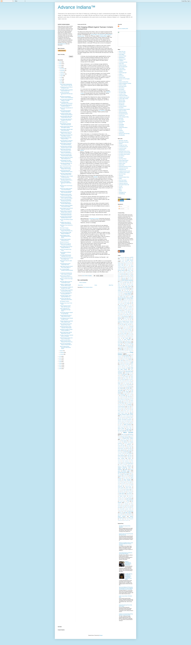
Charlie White (127, 294)
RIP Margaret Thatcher (64, 301)
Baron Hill (122, 271)
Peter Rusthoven (128, 454)
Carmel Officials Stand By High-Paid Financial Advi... (66, 130)
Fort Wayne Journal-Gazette (124, 152)
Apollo (127, 265)
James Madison (130, 379)
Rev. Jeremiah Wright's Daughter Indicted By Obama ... (66, 270)
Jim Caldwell (120, 385)
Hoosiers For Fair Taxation (124, 78)
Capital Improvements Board (123, 287)
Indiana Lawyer (122, 163)
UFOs (132, 507)
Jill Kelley (130, 384)
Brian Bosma (120, 282)
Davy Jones (125, 319)
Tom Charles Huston (121, 506)
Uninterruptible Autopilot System (126, 508)
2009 (60, 361)
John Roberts (125, 393)
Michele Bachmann (121, 429)
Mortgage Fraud (129, 435)
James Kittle (124, 379)
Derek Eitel (121, 324)
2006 (60, 366)
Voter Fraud (120, 513)
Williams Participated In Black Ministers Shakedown (128, 563)
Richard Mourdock (122, 472)
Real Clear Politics (123, 180)
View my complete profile (123, 28)
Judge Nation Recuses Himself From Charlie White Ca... (66, 267)
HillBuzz (120, 74)
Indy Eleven (124, 374)
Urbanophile (121, 132)
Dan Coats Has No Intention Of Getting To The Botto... (66, 100)
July (61, 77)
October (62, 72)
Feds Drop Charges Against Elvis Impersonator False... (66, 174)
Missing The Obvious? (64, 242)
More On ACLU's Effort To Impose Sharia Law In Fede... (66, 276)
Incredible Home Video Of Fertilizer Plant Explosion (65, 223)
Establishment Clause (122, 340)
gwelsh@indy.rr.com (62, 43)
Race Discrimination (126, 462)
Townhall (121, 130)
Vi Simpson (125, 511)
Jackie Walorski (125, 376)
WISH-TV (121, 187)
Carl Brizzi (127, 289)
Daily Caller (121, 63)
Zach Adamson (126, 520)
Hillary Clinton (120, 360)
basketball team (120, 272)
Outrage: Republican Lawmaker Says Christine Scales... (66, 322)
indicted (119, 374)
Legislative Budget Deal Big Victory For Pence (65, 138)
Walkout (130, 513)
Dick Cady (128, 324)
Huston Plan (128, 361)
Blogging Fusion (122, 59)
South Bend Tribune (123, 181)
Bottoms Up (122, 281)
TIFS (128, 501)
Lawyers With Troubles (123, 98)
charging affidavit (103, 36)
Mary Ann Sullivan (126, 422)
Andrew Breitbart (124, 261)
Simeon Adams (129, 487)
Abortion (127, 257)
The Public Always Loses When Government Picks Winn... (66, 290)
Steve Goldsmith (127, 489)
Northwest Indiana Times (124, 177)
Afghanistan (129, 258)
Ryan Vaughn (127, 479)
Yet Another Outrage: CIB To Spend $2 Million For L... (65, 296)
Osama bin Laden (121, 445)
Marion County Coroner (122, 413)
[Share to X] (99, 275)
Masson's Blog (122, 100)
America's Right (122, 52)
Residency (120, 469)
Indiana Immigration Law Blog (125, 83)
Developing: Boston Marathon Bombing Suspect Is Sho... (66, 217)
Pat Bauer (130, 448)
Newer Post (80, 285)
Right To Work (124, 474)
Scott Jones (127, 482)
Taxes (119, 498)
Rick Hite (130, 472)
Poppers (129, 458)
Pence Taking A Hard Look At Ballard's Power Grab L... (66, 324)
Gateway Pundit (122, 69)
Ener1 (125, 335)
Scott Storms (130, 483)
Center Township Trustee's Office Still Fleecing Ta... (65, 306)
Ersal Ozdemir (127, 339)
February (62, 352)
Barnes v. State (130, 270)
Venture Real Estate (121, 510)
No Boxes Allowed (122, 106)
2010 (60, 359)
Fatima (123, 343)
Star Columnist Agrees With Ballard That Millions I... (65, 233)
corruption (123, 308)
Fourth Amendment (128, 345)
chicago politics (124, 295)
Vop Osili (121, 512)
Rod (129, 474)
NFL (129, 440)
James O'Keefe (122, 380)
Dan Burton (120, 310)
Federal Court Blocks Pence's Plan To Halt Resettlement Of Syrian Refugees (126, 543)
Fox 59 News (121, 155)
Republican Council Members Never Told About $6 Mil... (66, 192)
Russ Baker (121, 119)
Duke (131, 330)
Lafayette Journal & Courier (124, 171)
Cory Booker (129, 308)
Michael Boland (121, 427)
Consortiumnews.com (123, 146)
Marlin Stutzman (129, 418)
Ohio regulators (121, 444)
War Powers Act (129, 515)
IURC (123, 375)
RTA (128, 477)
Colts (131, 304)
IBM (132, 361)
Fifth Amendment (126, 344)
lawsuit (119, 404)
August (61, 75)
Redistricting (129, 465)
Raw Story (121, 118)
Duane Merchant (121, 329)
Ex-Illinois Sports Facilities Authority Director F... (65, 240)
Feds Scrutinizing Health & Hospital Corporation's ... (65, 111)
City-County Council (126, 300)
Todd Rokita (124, 505)
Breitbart (120, 143)
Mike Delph (128, 429)
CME (132, 303)
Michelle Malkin (122, 101)
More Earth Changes (64, 228)
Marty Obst (120, 422)
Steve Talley (124, 491)
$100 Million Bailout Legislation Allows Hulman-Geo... (66, 90)
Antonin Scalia (120, 265)
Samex (119, 481)
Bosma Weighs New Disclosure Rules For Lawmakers (66, 209)
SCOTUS (121, 122)
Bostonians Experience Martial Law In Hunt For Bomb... (66, 206)
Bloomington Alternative (124, 142)
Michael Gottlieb (121, 428)
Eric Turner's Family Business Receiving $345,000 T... (66, 293)
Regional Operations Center (124, 467)
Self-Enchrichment (128, 486)
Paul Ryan (130, 450)
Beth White (127, 275)
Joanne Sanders (127, 385)
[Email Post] (94, 275)
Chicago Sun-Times (123, 145)
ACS (132, 257)
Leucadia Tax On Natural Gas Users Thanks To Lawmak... (66, 274)
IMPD (132, 363)
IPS (119, 375)
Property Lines (122, 115)
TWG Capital (128, 507)
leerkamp (123, 404)
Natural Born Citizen (128, 438)
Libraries (126, 405)
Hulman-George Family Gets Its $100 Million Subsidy (66, 127)
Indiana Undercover (128, 370)
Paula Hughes (120, 452)
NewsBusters (121, 104)
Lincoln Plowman (121, 406)
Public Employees (125, 460)
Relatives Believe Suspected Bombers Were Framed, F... (66, 212)
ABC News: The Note (123, 140)
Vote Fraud (128, 512)
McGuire (131, 423)
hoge (131, 360)
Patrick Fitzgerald (121, 449)
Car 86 (131, 287)
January (62, 354)
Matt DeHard (126, 423)
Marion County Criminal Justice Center (125, 414)
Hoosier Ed (121, 75)
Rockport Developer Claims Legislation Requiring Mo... (66, 327)
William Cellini (130, 517)
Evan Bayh (120, 342)
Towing (123, 507)
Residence (130, 468)
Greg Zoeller (126, 355)
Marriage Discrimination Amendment (125, 419)
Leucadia (129, 404)
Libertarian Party (121, 405)
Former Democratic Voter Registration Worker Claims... (66, 171)
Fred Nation (125, 348)
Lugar (129, 409)
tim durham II (127, 502)
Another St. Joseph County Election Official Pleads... (65, 285)
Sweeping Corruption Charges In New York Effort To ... (66, 330)
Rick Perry (120, 473)
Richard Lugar (126, 470)
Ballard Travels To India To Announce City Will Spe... (65, 244)
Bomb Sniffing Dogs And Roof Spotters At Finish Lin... (66, 247)
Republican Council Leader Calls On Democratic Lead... (66, 195)
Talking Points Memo (123, 127)
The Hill (120, 186)
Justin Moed (127, 396)
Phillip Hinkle (129, 455)
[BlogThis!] (98, 275)
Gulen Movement (126, 356)
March (61, 350)
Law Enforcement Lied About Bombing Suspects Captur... (66, 147)
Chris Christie (131, 295)
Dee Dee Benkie (129, 320)
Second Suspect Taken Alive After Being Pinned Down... (66, 214)
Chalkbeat (121, 60)
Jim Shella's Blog (122, 92)
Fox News (121, 157)
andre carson (130, 260)
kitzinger (127, 400)
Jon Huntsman (122, 394)
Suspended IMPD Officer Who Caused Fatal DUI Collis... (66, 117)
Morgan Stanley (122, 435)
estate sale (130, 340)
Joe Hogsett (120, 388)
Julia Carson (129, 395)
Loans (124, 408)
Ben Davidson (127, 272)
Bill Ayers (129, 276)
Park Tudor (129, 447)
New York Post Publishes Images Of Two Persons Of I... (66, 230)
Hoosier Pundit (122, 77)
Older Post (111, 285)
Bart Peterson (128, 271)
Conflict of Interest (121, 305)
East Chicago (130, 333)
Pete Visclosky (120, 454)
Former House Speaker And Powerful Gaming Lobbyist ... (66, 155)
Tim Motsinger (125, 503)
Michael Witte (129, 428)
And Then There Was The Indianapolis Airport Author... (66, 299)
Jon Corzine (131, 393)
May (61, 80)
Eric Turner (125, 338)
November (62, 70)
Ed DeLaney (130, 334)
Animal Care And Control (127, 262)
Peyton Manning (121, 455)
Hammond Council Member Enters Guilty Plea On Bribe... (66, 197)
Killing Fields (121, 400)
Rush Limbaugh (126, 478)
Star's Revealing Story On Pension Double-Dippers (65, 203)
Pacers (127, 445)
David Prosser (126, 318)
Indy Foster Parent (122, 86)
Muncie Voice (121, 103)
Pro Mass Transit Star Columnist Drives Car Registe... (66, 336)
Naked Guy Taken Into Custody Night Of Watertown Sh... (66, 158)
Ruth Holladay (122, 121)
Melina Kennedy (127, 424)
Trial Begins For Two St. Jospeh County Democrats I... (66, 177)
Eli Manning (120, 335)
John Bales (120, 390)
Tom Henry (128, 506)
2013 (60, 67)
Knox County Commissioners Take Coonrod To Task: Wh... (66, 85)
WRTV (120, 189)
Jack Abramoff (127, 375)
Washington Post (122, 192)
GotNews (121, 71)
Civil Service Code (125, 301)
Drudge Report (122, 149)
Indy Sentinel (121, 87)
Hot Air (120, 80)
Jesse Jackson (124, 384)
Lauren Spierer (122, 403)
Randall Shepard (130, 463)
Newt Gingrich (124, 440)
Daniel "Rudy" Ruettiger (127, 313)
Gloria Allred (120, 352)
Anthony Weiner (121, 263)
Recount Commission (123, 464)
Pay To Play (126, 452)
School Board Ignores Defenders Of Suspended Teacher (125, 553)
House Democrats (121, 361)
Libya (131, 405)
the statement (102, 110)
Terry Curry (128, 498)
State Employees (121, 488)
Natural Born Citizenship (124, 439)
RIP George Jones (64, 122)
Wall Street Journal (121, 515)
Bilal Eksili (124, 276)
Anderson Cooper (121, 260)
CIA (128, 296)
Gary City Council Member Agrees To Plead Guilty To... (66, 344)
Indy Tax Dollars (122, 91)
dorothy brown (125, 328)
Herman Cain (124, 359)
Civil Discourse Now (123, 62)
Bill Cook (124, 277)
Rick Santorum (127, 473)
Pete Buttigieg (129, 453)
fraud (121, 348)
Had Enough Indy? (123, 72)
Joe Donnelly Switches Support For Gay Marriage (66, 313)
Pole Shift (120, 457)
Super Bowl (121, 493)
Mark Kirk (125, 417)
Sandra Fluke (124, 481)
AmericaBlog (121, 54)
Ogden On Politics (122, 110)
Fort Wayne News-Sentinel (124, 154)
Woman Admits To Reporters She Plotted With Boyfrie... (66, 144)
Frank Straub (130, 347)
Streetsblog (121, 126)
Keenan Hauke (129, 398)
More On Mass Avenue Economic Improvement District (65, 347)
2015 (60, 63)
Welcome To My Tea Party (124, 133)
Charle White (129, 292)
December (62, 68)
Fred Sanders (130, 348)
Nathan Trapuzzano (125, 436)
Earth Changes (124, 333)
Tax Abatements (129, 497)
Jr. (118, 395)
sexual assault (120, 487)
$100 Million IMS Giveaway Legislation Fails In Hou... (65, 256)
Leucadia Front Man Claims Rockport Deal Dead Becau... (66, 114)
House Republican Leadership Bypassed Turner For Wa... (66, 141)
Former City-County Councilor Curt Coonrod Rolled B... (66, 189)
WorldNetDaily (122, 193)
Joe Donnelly (129, 386)
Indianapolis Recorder (123, 168)
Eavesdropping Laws (122, 334)
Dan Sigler (128, 311)
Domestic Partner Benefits (127, 325)
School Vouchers (121, 482)
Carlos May (126, 290)
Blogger (101, 635)
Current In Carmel (122, 148)
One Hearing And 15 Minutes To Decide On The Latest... (66, 288)
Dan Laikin (131, 310)
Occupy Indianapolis (128, 443)
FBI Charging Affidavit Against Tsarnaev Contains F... (66, 106)
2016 (60, 62)
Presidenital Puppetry (123, 113)
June (61, 79)
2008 (60, 363)
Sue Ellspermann (130, 492)
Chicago (119, 295)
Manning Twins (126, 410)
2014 (60, 65)
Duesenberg (120, 330)
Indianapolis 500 (121, 371)
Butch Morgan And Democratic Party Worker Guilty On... (66, 135)
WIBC (126, 517)
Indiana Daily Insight (123, 161)
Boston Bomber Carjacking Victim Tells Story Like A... (65, 124)
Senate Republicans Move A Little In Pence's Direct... (65, 316)
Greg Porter (120, 355)
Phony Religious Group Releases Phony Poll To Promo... (65, 236)
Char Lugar (124, 292)
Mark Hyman (120, 417)
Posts (121, 206)
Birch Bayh (130, 277)
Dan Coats (126, 310)
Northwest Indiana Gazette (124, 109)
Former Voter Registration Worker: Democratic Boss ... (66, 152)
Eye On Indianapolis (123, 66)
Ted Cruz (123, 498)
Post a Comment (82, 282)
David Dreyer (121, 315)
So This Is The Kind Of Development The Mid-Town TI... (66, 93)
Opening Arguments (123, 112)
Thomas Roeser (122, 501)
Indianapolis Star (122, 169)
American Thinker (122, 56)
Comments (122, 208)
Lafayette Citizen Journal (124, 97)
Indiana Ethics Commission (124, 364)
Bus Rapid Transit (127, 286)
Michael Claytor (129, 427)
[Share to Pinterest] (102, 275)
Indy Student (121, 89)
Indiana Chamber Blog (123, 81)
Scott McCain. (123, 483)
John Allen (130, 389)
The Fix (120, 129)
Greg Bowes (129, 354)
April (61, 82)
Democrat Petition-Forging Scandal (125, 321)
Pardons (123, 447)
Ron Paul (131, 476)
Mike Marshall (120, 430)
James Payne (129, 380)
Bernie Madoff (120, 275)
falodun (119, 343)
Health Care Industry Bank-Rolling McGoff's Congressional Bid (126, 614)
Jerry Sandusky (126, 383)
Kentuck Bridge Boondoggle (123, 399)
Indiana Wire (121, 164)
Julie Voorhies (120, 396)
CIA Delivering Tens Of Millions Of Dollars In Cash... (66, 88)
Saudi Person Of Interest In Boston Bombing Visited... (66, 150)
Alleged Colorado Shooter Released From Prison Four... (66, 341)
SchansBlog (121, 124)
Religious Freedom (121, 468)
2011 (60, 358)
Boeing (119, 280)
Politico (120, 178)
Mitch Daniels (128, 432)
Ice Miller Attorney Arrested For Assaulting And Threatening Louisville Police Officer (128, 576)
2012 (60, 356)
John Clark (127, 390)
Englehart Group (130, 335)
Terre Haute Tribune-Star (124, 184)
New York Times (122, 174)
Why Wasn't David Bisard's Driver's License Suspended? (66, 97)
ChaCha (119, 292)
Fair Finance (128, 342)
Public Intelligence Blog (124, 116)
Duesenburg (126, 330)
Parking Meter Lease (122, 448)
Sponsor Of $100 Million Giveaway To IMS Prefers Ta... (65, 183)
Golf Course (126, 352)
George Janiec (130, 349)
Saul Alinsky (130, 481)
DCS (130, 319)
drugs (131, 328)
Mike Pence (127, 430)
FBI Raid (127, 343)
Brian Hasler (127, 282)
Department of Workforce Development (126, 323)
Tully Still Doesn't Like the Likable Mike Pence (65, 264)
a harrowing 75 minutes (94, 218)
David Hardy (127, 315)
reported (82, 150)
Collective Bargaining (123, 304)
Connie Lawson (129, 305)
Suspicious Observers (123, 183)
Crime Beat (120, 309)
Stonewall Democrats (121, 492)
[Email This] (97, 275)
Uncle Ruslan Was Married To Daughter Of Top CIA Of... (66, 120)
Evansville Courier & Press (124, 151)
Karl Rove (123, 398)
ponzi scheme (121, 458)
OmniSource (129, 444)
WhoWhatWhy (122, 135)
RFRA (126, 469)
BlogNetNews (122, 57)
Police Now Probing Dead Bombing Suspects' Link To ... (66, 179)
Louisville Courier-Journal (124, 172)
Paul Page (124, 450)
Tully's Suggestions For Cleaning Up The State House (65, 309)
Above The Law (122, 51)
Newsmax (121, 175)
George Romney (122, 350)
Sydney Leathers (123, 496)
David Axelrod (124, 314)
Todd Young (130, 505)
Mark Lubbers (130, 417)
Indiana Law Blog (122, 84)
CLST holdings (127, 303)
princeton (119, 459)
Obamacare (125, 442)
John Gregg (125, 391)
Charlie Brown (120, 294)
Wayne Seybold (121, 516)
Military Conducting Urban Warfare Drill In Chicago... (66, 168)
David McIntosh (125, 316)
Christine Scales (122, 296)
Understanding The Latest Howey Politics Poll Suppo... (66, 161)
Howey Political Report (123, 160)
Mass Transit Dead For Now (65, 166)
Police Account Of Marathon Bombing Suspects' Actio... (66, 200)
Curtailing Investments (128, 309)
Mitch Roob (124, 434)
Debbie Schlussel (122, 65)
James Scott (127, 381)
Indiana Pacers (126, 366)
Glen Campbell (129, 350)
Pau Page (128, 449)
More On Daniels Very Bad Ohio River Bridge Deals (66, 258)
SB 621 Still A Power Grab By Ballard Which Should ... (66, 333)
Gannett (125, 349)
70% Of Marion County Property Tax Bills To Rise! (66, 319)
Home (96, 285)
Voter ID (125, 513)
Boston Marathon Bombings (127, 280)
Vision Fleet (130, 511)
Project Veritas (125, 459)
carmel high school (128, 291)
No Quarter (121, 107)
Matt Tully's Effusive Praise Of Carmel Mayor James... (66, 282)
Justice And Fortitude (123, 95)
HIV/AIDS (126, 360)
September (62, 74)
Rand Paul (124, 463)
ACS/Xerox (123, 258)
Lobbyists (128, 408)
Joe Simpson (125, 389)
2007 (60, 365)
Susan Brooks (129, 493)
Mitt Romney (130, 434)
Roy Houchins (122, 477)
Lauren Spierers (129, 403)
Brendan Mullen (129, 281)
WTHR (120, 190)
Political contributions (128, 457)
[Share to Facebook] (101, 275)
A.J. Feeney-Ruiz (121, 257)
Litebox (128, 406)
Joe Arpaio (124, 386)
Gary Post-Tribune (122, 158)
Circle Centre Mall (127, 299)
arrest (127, 267)
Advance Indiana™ (76, 7)
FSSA (120, 349)
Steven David (129, 491)
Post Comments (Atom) (87, 287)
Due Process (128, 329)
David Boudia (130, 314)
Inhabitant (131, 374)
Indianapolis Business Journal (125, 166)
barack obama (121, 270)
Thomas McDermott (129, 499)
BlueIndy (124, 279)
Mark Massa (121, 418)
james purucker (120, 381)
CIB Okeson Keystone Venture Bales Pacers (125, 298)
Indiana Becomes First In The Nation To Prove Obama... (66, 133)
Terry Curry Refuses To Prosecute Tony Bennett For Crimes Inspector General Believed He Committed (126, 588)
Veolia (121, 511)
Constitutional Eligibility (122, 306)
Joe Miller (127, 388)
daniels (119, 314)
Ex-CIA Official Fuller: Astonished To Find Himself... (66, 103)
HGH (130, 359)
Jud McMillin (123, 395)
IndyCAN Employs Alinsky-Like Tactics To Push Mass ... (66, 338)
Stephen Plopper (129, 488)
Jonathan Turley (122, 94)
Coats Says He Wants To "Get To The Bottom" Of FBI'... (66, 164)
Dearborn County (121, 320)
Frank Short (125, 347)
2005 (60, 368)
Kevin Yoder (131, 399)
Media (120, 424)
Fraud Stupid (121, 68)
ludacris (124, 409)
